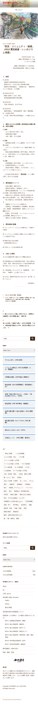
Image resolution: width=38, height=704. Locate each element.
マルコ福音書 (8, 467)
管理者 (13, 43)
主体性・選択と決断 (25, 474)
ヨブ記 (27, 467)
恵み (10, 491)
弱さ (5, 487)
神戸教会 (16, 505)
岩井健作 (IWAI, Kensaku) (11, 597)
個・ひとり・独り (9, 477)
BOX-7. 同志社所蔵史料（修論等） (15, 644)
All (3, 590)
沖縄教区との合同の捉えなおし (13, 501)
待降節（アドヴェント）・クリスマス (20, 487)
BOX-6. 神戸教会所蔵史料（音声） (15, 640)
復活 (5, 491)
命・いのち (16, 297)
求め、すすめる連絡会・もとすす (14, 498)
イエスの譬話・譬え (10, 457)
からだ (6, 297)
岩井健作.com (10, 2)
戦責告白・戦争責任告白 (21, 491)
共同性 (10, 297)
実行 (31, 297)
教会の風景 (8, 607)
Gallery (7, 600)
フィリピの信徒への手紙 (11, 464)
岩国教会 (19, 484)
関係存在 (16, 511)
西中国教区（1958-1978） (11, 648)
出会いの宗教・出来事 (11, 481)
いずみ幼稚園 (20, 453)
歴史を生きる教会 (25, 494)
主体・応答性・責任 (10, 474)
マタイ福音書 (25, 464)
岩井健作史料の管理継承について (13, 611)
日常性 (6, 494)
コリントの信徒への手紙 (11, 460)
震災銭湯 (19, 295)
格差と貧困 (18, 299)
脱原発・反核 (8, 508)
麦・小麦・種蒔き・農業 (11, 518)
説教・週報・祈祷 (8, 652)
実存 (5, 484)
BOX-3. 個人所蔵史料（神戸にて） (15, 628)
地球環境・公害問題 (24, 297)
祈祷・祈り (7, 505)
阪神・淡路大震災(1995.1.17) (13, 515)
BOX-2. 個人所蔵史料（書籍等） (15, 624)
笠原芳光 (24, 505)
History (7, 604)
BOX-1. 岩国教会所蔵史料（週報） (15, 620)
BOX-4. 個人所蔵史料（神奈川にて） (16, 631)
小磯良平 (11, 484)
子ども (31, 481)
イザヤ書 (21, 457)
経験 (30, 505)
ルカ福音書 (7, 470)
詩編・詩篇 (17, 508)
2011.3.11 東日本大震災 (10, 295)
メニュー (20, 10)
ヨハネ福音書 (18, 467)
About (4, 586)
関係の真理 (7, 511)
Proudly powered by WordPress (12, 699)
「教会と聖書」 (8, 453)
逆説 (25, 508)
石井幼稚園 (29, 501)
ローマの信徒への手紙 (20, 470)
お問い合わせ (7, 593)
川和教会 (27, 484)
